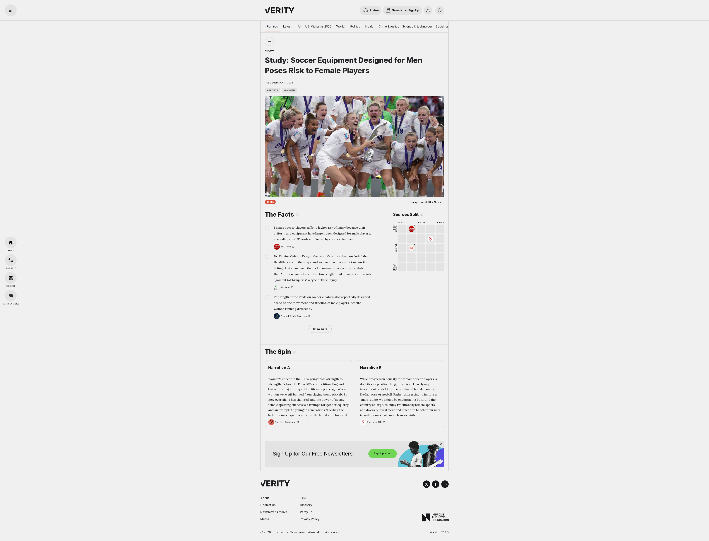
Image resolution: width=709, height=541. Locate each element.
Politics (355, 26)
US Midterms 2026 (318, 26)
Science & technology (417, 26)
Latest (287, 26)
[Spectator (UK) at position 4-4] (430, 238)
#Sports (272, 90)
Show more (320, 328)
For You (272, 26)
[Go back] (269, 41)
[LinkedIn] (445, 484)
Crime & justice (389, 26)
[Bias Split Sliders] (11, 260)
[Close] (441, 444)
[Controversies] (11, 296)
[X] (426, 484)
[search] (439, 10)
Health (369, 26)
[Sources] (11, 278)
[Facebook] (435, 484)
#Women (289, 90)
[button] (411, 229)
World (340, 26)
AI (299, 26)
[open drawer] (11, 10)
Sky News (434, 202)
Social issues (444, 26)
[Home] (11, 242)
